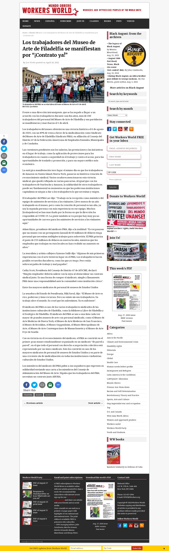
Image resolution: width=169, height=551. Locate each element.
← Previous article (33, 403)
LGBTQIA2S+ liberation (117, 379)
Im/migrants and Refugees (119, 370)
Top (108, 407)
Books (107, 21)
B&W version (127, 318)
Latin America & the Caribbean (121, 374)
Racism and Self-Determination (121, 391)
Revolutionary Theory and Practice (123, 395)
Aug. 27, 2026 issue (126, 315)
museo (39, 394)
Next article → (95, 403)
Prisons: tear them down (118, 387)
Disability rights (114, 346)
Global (110, 358)
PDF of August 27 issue (40, 484)
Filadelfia (28, 394)
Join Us (80, 21)
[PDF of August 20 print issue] (27, 506)
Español (50, 21)
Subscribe (65, 21)
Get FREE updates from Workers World (48, 548)
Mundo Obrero (114, 383)
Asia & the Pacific (115, 337)
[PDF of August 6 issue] (27, 523)
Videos (130, 21)
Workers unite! (114, 424)
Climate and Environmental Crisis (122, 342)
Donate (27, 26)
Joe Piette (31, 62)
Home (25, 21)
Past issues (127, 321)
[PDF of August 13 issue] (27, 515)
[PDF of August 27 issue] (27, 488)
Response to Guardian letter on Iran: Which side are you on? (41, 494)
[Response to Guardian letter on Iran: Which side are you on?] (27, 496)
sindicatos (50, 394)
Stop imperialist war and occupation (123, 403)
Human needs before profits (120, 366)
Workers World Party (116, 428)
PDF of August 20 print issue (40, 503)
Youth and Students (116, 432)
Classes (94, 21)
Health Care (112, 362)
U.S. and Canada (114, 411)
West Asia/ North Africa (117, 416)
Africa (109, 333)
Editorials (111, 350)
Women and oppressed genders (121, 420)
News (37, 21)
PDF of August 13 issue (40, 511)
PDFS (118, 21)
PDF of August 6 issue (40, 520)
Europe (110, 354)
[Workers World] (84, 11)
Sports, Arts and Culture (118, 399)
